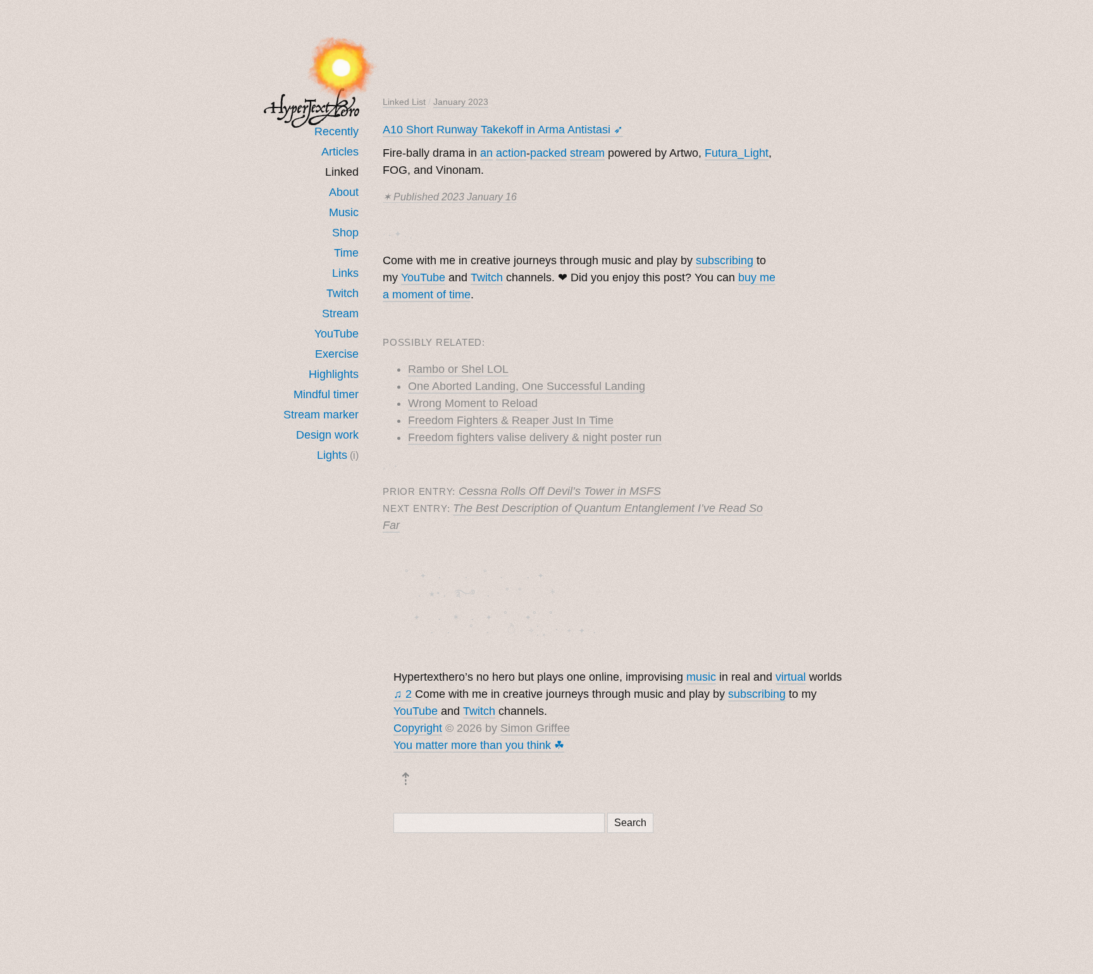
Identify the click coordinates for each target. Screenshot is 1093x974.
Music (344, 212)
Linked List (404, 102)
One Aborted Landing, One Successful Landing (526, 386)
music (701, 677)
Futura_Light (737, 153)
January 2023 (460, 102)
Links (345, 273)
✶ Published (450, 197)
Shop (345, 232)
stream (587, 153)
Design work (327, 435)
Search (630, 822)
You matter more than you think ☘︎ (478, 745)
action (511, 153)
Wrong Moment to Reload (473, 403)
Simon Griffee (535, 728)
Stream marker (321, 414)
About (344, 192)
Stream (340, 313)
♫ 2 (402, 694)
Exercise (337, 354)
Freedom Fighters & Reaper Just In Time (511, 420)
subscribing (724, 260)
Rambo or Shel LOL (458, 369)
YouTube (336, 333)
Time (346, 253)
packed (548, 153)
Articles (340, 151)
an (486, 153)
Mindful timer (326, 394)
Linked (342, 172)
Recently (336, 131)
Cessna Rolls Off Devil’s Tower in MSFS (560, 491)
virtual (790, 677)
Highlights (334, 374)
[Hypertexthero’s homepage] (312, 108)
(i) (354, 455)
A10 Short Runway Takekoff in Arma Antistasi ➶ (503, 129)
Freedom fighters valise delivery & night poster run (535, 437)
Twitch (342, 293)
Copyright (417, 728)
